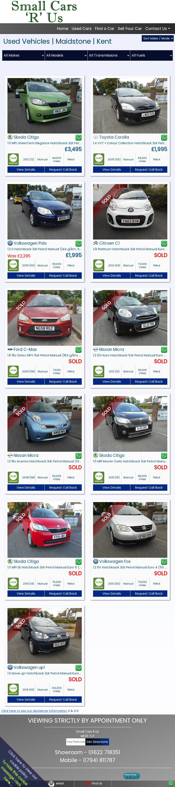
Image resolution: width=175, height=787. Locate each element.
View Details (26, 169)
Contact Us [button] (156, 28)
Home (62, 28)
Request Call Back (63, 169)
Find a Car (104, 28)
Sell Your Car (130, 28)
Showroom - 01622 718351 (87, 752)
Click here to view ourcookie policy (22, 765)
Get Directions (97, 742)
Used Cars (82, 28)
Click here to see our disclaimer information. (34, 711)
